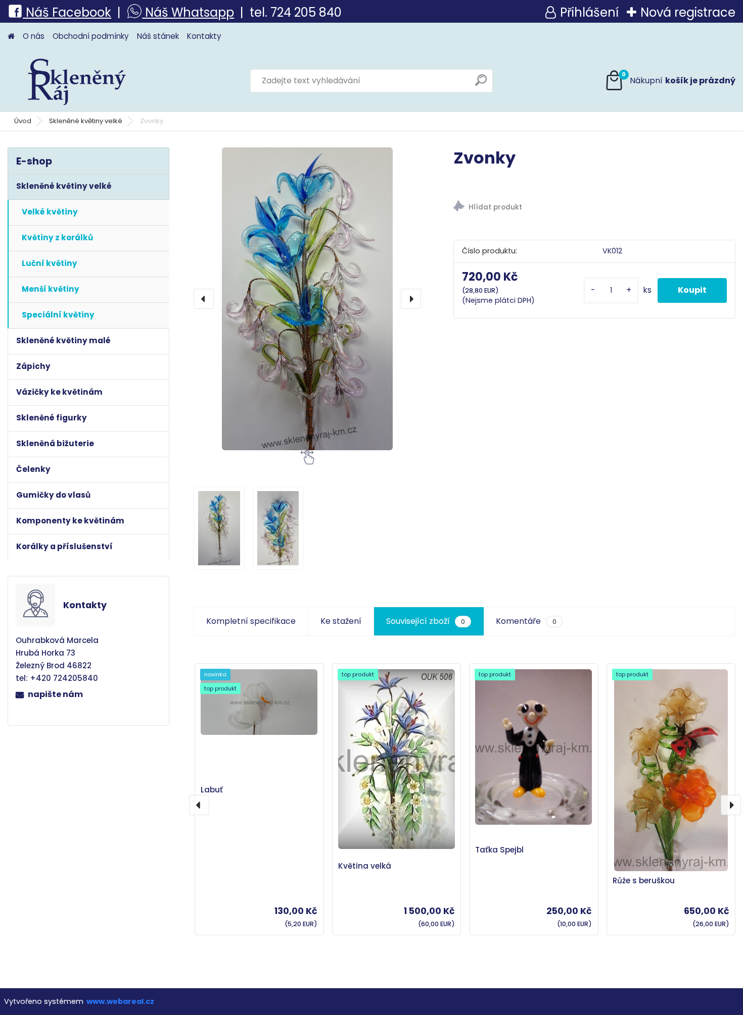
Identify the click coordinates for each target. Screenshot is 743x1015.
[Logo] (77, 81)
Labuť (212, 789)
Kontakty (204, 36)
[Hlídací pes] (594, 207)
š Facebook (76, 12)
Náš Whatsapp (188, 12)
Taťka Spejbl (499, 849)
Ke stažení (340, 621)
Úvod (22, 121)
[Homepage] (11, 36)
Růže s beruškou (644, 880)
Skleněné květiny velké (85, 121)
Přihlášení (589, 12)
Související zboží (425, 621)
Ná (32, 12)
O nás (33, 36)
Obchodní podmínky (91, 36)
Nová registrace (687, 12)
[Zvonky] (307, 298)
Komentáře (526, 621)
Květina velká (364, 866)
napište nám (55, 694)
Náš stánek (158, 36)
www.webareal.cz (120, 1001)
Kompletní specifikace (251, 621)
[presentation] (204, 299)
